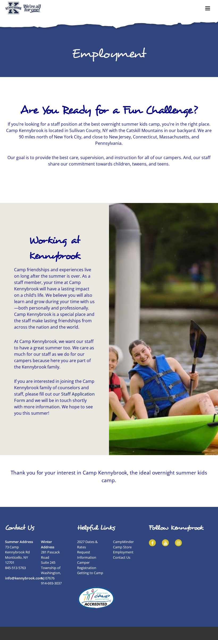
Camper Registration (86, 565)
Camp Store (122, 547)
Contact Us (121, 557)
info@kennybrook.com (24, 578)
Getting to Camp (90, 572)
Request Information (86, 555)
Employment (123, 552)
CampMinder (123, 541)
